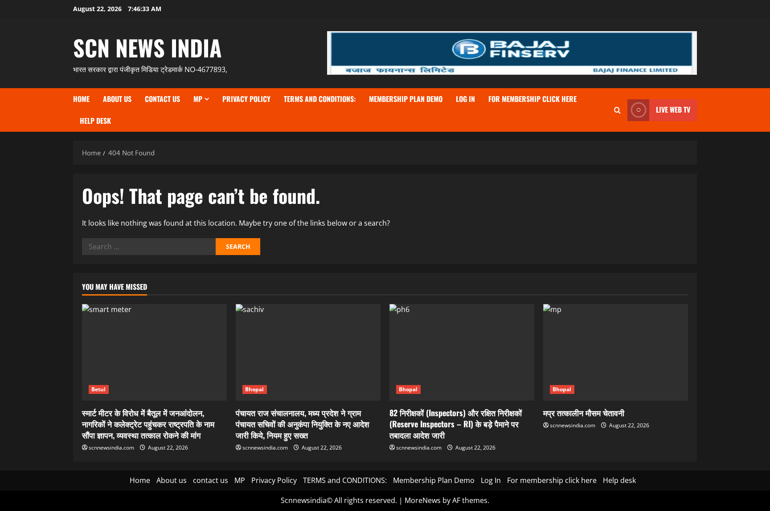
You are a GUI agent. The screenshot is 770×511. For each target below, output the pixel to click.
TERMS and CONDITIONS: (320, 98)
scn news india (147, 47)
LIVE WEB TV (673, 109)
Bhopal (254, 389)
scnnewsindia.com (111, 447)
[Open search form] (617, 110)
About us (117, 98)
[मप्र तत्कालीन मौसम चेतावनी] (615, 352)
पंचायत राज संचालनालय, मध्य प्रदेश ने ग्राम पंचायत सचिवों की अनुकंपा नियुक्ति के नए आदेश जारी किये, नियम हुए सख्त (302, 424)
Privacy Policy (246, 98)
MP (197, 98)
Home (81, 98)
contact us (162, 98)
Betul (98, 389)
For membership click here (532, 98)
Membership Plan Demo (405, 98)
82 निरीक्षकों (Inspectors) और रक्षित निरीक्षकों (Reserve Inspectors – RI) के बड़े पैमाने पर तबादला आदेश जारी (455, 424)
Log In (465, 98)
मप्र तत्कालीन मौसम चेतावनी (583, 412)
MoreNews (423, 500)
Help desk (95, 120)
